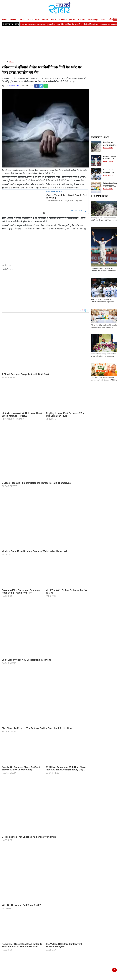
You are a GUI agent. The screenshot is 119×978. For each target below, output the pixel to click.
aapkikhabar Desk (12, 86)
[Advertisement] (59, 43)
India (21, 19)
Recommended (99, 196)
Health (53, 19)
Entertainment (41, 19)
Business (81, 19)
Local (29, 19)
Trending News (100, 137)
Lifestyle (63, 19)
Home (4, 19)
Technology (93, 19)
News (103, 19)
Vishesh (13, 19)
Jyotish (72, 19)
